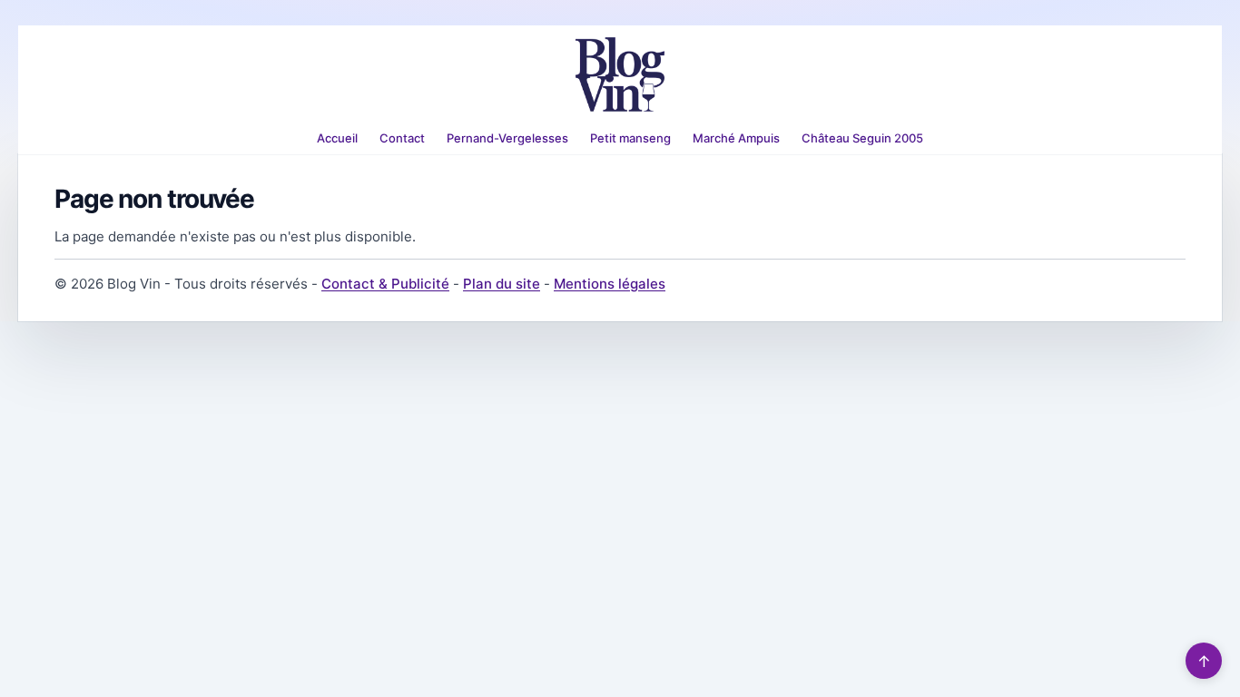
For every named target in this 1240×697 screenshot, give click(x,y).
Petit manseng (630, 138)
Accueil (337, 138)
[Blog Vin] (620, 74)
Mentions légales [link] (609, 283)
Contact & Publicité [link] (385, 283)
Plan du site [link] (501, 283)
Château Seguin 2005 (862, 138)
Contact (402, 138)
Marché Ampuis (736, 138)
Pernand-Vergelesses (507, 138)
